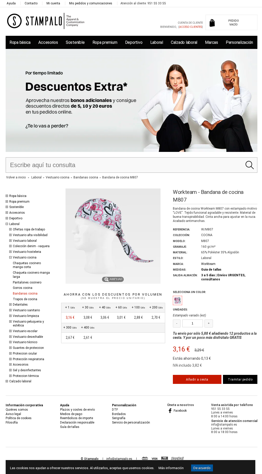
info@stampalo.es (119, 459)
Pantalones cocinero (27, 282)
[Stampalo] (46, 21)
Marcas (211, 42)
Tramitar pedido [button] (240, 379)
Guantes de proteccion (28, 348)
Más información (171, 468)
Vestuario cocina (24, 257)
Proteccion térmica (26, 376)
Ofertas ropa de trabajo (29, 229)
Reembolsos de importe (76, 418)
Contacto (31, 3)
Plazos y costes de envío (77, 409)
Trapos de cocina (25, 299)
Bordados (119, 414)
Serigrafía (118, 418)
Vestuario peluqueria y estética (28, 324)
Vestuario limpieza (26, 316)
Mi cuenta (53, 3)
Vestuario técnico (25, 342)
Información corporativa (24, 405)
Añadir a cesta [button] (197, 379)
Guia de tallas (211, 269)
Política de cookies (19, 418)
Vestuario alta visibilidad (30, 235)
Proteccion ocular (25, 353)
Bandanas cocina (25, 293)
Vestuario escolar (25, 331)
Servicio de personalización (131, 422)
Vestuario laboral (25, 241)
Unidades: (180, 309)
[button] (177, 300)
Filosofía (12, 422)
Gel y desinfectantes (27, 370)
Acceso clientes (190, 26)
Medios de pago (71, 414)
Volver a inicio (16, 177)
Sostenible (75, 42)
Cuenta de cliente (190, 22)
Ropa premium (104, 42)
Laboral (156, 42)
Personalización (239, 42)
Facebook (180, 410)
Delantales (20, 304)
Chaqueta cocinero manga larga (31, 275)
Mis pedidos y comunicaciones (90, 3)
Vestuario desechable (28, 337)
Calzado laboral (184, 42)
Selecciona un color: (189, 292)
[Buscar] (249, 165)
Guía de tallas (69, 427)
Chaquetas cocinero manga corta (27, 265)
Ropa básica (20, 42)
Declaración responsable (77, 422)
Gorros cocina (22, 288)
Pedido (233, 22)
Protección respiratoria (28, 359)
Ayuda (11, 3)
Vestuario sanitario (26, 310)
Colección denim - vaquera (31, 246)
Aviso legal (13, 414)
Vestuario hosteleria (27, 252)
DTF (115, 409)
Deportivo (134, 42)
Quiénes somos (17, 409)
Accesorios (48, 42)
